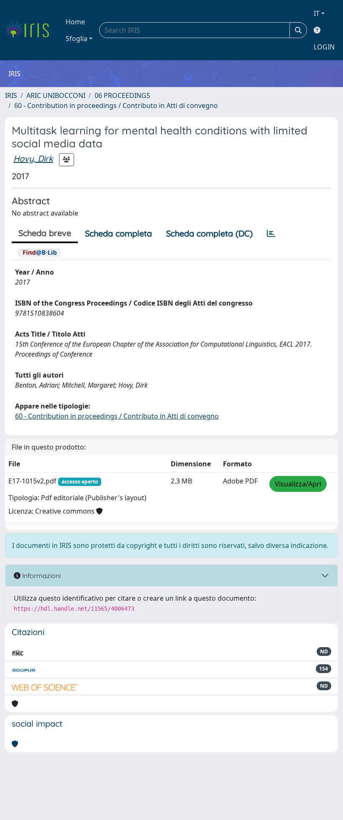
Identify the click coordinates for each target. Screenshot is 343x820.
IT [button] (317, 13)
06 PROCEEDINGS (122, 95)
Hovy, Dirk (33, 158)
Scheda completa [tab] (118, 233)
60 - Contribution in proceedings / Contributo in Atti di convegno (116, 105)
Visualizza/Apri (298, 483)
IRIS (11, 95)
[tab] (271, 233)
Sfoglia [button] (76, 38)
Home (75, 21)
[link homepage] (30, 30)
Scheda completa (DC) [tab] (209, 233)
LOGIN (324, 46)
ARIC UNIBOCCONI (55, 95)
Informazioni (40, 575)
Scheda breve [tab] (44, 233)
